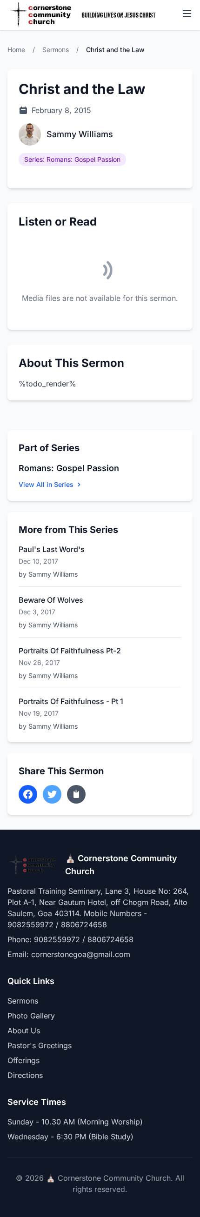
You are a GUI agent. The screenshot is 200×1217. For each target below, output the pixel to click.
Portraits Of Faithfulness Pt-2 (70, 650)
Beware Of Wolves (51, 600)
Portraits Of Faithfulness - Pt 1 (71, 701)
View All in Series (46, 484)
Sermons (55, 49)
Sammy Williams (80, 134)
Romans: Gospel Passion (69, 468)
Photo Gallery (31, 1015)
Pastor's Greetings (39, 1045)
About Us (23, 1030)
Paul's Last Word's (52, 549)
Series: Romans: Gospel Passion (72, 159)
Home (16, 49)
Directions (25, 1075)
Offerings (23, 1060)
